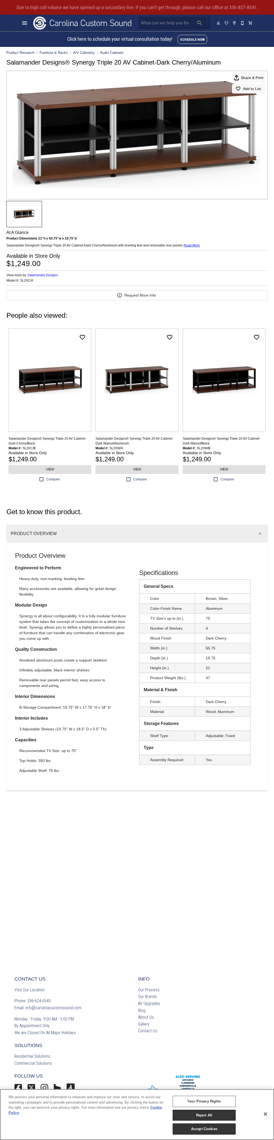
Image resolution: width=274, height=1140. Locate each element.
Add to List (252, 89)
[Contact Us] (242, 23)
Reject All (204, 1115)
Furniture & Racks (54, 53)
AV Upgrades (149, 1003)
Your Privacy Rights (204, 1101)
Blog (141, 1010)
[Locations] (234, 23)
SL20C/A (26, 280)
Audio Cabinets (112, 53)
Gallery (144, 1024)
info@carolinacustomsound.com (53, 1007)
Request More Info (140, 295)
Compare (53, 479)
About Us (146, 1017)
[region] (137, 1114)
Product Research (20, 53)
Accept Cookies (204, 1129)
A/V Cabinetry (84, 53)
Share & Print (252, 78)
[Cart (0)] (250, 23)
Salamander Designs (42, 275)
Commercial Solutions (33, 1063)
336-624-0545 (39, 1000)
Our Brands (147, 996)
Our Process (148, 989)
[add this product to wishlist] (82, 337)
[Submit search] (199, 23)
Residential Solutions (32, 1056)
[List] (226, 23)
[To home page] (82, 23)
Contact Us (147, 1030)
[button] (24, 23)
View (50, 469)
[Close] (265, 1114)
